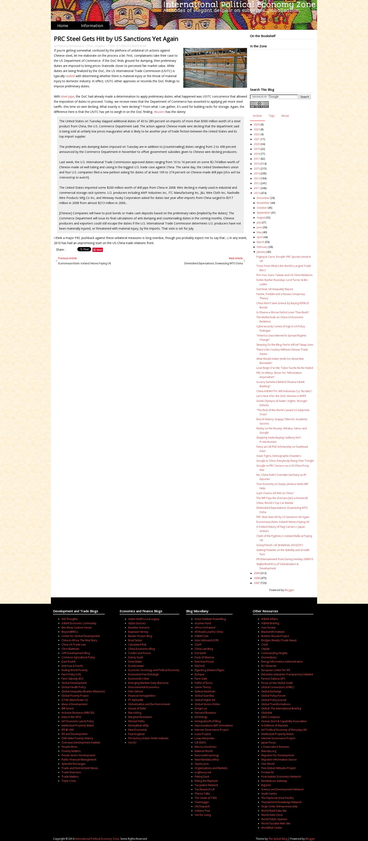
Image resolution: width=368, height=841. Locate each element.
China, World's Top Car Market (274, 503)
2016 (257, 163)
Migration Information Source (279, 759)
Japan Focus (268, 742)
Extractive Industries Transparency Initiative (287, 674)
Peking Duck (202, 776)
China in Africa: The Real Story (79, 640)
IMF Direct (67, 708)
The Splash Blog (278, 839)
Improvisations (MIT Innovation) (214, 725)
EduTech (200, 666)
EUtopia (199, 674)
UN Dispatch (202, 806)
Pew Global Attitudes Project (278, 768)
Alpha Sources (136, 623)
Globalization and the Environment (149, 704)
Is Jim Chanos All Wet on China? (275, 493)
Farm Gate (201, 678)
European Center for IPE (275, 670)
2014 (257, 173)
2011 (257, 188)
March (260, 242)
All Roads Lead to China (209, 632)
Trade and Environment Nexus (80, 768)
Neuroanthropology (207, 755)
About (285, 116)
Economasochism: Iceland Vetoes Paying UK (282, 522)
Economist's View (138, 678)
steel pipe (67, 96)
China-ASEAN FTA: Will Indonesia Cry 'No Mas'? (284, 391)
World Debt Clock (272, 815)
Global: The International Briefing (281, 708)
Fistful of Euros (203, 683)
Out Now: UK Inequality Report (274, 289)
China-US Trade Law (74, 644)
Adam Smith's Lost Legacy (143, 619)
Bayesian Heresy (138, 632)
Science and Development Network (282, 789)
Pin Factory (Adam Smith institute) (148, 738)
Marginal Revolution (140, 717)
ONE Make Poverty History (77, 738)
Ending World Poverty (75, 670)
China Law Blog (204, 649)
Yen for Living (203, 815)
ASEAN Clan (201, 636)
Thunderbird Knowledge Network (281, 802)
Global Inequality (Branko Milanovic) (83, 691)
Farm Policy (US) (71, 674)
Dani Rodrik (69, 661)
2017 (257, 159)
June (259, 227)
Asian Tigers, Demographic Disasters (278, 456)
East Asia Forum (204, 661)
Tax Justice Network (206, 785)
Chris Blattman (70, 649)
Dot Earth (200, 653)
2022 (257, 134)
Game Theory (203, 687)
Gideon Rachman (205, 691)
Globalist (266, 712)
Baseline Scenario (139, 627)
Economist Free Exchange (143, 674)
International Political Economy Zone (97, 839)
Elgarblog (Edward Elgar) (209, 670)
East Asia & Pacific (72, 666)
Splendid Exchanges (73, 764)
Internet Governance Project (212, 730)
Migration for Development (277, 755)
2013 (257, 178)
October (262, 208)
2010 (257, 193)
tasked (70, 76)
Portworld (267, 772)
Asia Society (268, 627)
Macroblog (134, 712)
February (262, 247)
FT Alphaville (135, 700)
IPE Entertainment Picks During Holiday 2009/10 (284, 559)
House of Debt (137, 708)
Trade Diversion (71, 772)
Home (62, 25)
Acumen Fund (203, 623)
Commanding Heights (274, 653)
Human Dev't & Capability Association (284, 721)
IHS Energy (201, 717)
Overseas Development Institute (81, 742)
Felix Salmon (135, 691)
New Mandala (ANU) (207, 759)
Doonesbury (268, 657)
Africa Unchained (205, 627)
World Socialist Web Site (275, 823)
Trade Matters (70, 776)
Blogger (289, 590)
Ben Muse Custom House (77, 627)
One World (268, 764)
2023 (257, 129)
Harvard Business (205, 712)
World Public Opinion (274, 819)
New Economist (137, 730)
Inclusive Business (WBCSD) (78, 712)
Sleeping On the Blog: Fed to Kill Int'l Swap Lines (284, 344)
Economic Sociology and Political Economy (153, 670)
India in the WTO (71, 717)
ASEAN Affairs (269, 619)
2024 (257, 124)
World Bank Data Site (274, 810)
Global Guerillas (204, 695)
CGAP (198, 644)
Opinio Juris (202, 764)
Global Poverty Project (75, 695)
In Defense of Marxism (274, 725)
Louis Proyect (203, 734)
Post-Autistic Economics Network (281, 776)
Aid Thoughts (70, 619)
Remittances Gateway (274, 781)
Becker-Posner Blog (140, 636)
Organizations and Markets (211, 768)
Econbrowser (136, 666)
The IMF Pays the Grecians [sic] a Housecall (282, 498)
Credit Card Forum (139, 653)
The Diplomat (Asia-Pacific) (277, 798)
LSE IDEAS (200, 742)
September (263, 212)
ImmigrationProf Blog (208, 721)
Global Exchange (271, 691)
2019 (257, 149)
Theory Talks (202, 793)
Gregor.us (201, 708)
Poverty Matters (71, 751)
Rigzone (266, 785)
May (259, 232)
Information (92, 25)
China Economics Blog (141, 649)
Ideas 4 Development (74, 704)
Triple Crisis (69, 781)
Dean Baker (135, 661)
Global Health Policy (74, 687)
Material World (204, 751)
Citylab (265, 649)
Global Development (74, 683)
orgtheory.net (203, 772)
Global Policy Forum (273, 695)
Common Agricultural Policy (78, 657)
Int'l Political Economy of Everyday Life (284, 730)
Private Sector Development (78, 755)
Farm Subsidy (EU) (72, 678)
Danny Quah (135, 657)
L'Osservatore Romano (275, 747)
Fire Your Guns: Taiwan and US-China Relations (284, 275)
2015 (257, 168)
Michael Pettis (136, 721)
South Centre (269, 793)
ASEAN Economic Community (79, 623)
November (263, 203)
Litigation (100, 46)
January (261, 252)
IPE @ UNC (68, 730)
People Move (69, 747)
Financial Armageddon (141, 695)
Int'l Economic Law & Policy (78, 721)
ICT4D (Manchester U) (75, 700)
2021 (257, 139)
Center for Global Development (81, 636)
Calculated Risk (137, 644)
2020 (257, 144)
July (259, 222)
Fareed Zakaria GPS (273, 678)
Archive (257, 116)
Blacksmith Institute (273, 632)
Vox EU (132, 742)
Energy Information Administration (282, 661)
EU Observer (269, 666)
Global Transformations (275, 704)
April (260, 237)
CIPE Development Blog (76, 653)
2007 (257, 583)
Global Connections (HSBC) (277, 687)
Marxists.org (268, 751)
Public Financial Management (79, 759)
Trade (111, 46)
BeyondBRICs (70, 632)
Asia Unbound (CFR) (206, 640)
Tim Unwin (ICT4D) (206, 798)
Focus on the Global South (277, 683)
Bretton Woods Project (275, 636)
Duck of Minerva (204, 657)
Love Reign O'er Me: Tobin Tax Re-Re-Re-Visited (284, 368)
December (263, 198)
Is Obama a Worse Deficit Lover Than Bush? (282, 312)
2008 (257, 578)
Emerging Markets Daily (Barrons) (148, 683)
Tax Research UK (205, 789)
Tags (272, 116)
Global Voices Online (207, 704)
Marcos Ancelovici (205, 747)
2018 (257, 154)
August (261, 217)
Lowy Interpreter (205, 738)
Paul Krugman (136, 734)
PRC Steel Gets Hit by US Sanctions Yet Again (282, 517)
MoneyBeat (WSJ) (138, 725)
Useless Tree (202, 810)
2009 (257, 573)
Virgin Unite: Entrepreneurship (279, 806)
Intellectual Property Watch (78, 725)
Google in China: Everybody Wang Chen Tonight (285, 461)
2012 (257, 183)
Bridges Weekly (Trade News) (278, 640)
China (89, 46)
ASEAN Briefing (270, 623)
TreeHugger (202, 802)
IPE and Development (74, 734)
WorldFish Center (271, 827)
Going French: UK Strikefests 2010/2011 (279, 545)
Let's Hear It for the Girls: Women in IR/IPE (281, 396)
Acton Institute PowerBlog (210, 619)
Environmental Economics (143, 687)
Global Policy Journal (273, 700)
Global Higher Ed (205, 700)
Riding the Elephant (206, 781)
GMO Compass (270, 717)
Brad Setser (135, 640)
